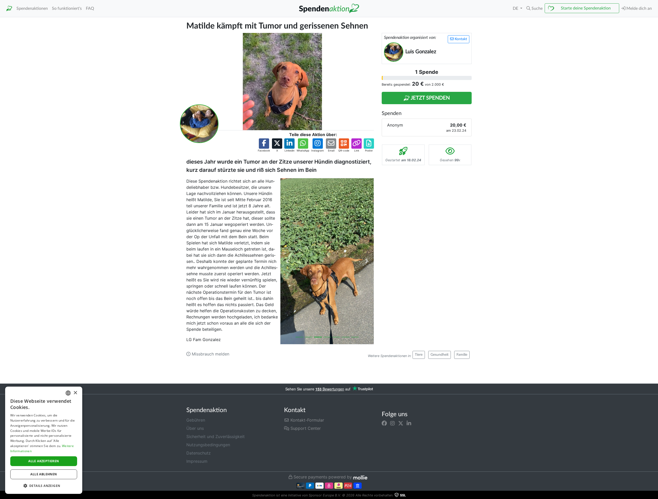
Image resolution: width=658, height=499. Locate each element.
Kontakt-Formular (306, 420)
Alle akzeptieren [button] (43, 461)
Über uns (195, 428)
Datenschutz (198, 453)
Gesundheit (440, 355)
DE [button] (516, 8)
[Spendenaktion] (9, 8)
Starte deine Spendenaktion (586, 8)
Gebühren (195, 420)
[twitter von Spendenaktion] (400, 423)
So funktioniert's (67, 8)
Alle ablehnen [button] (43, 474)
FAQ (90, 8)
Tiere (419, 355)
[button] (534, 8)
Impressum (196, 461)
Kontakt (460, 39)
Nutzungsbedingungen (208, 444)
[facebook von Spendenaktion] (384, 423)
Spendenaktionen (32, 8)
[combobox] (68, 393)
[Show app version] (654, 495)
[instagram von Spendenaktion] (392, 423)
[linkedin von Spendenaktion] (409, 423)
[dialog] (43, 440)
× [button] (75, 393)
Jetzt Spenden (430, 98)
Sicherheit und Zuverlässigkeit (215, 436)
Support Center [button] (305, 428)
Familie (461, 355)
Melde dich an (638, 8)
